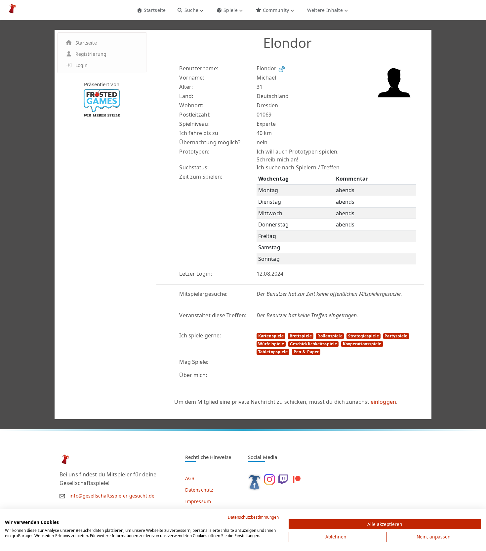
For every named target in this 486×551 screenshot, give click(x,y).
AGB (189, 478)
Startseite (154, 10)
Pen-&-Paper (306, 352)
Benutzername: (198, 68)
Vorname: (191, 77)
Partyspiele (396, 336)
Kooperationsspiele (362, 344)
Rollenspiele (329, 336)
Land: (186, 96)
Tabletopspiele (273, 352)
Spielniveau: (194, 123)
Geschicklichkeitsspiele (313, 344)
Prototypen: (194, 151)
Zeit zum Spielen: (200, 176)
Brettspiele (301, 336)
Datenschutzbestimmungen (253, 517)
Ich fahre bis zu (198, 133)
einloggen (383, 401)
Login (81, 65)
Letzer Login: (195, 273)
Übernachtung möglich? (209, 142)
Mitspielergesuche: (203, 293)
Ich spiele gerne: (200, 335)
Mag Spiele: (193, 361)
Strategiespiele (363, 336)
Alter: (186, 86)
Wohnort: (191, 105)
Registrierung (90, 54)
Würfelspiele (271, 344)
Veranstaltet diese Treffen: (212, 315)
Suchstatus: (194, 167)
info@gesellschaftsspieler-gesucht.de (111, 496)
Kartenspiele (271, 336)
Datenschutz (199, 490)
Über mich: (193, 375)
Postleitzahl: (194, 114)
